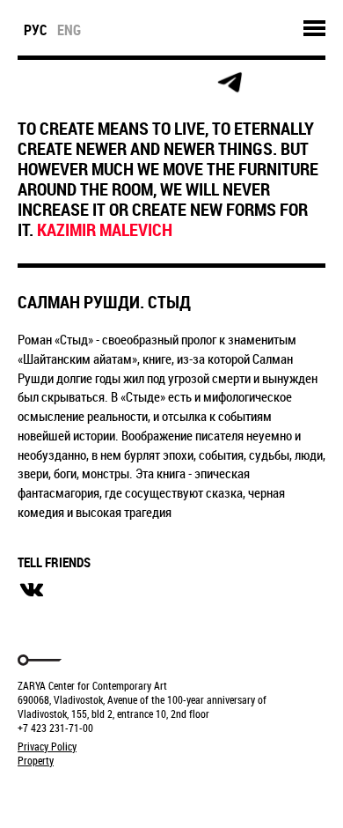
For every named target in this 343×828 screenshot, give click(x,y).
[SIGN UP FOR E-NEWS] (32, 83)
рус (35, 30)
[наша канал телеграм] (229, 83)
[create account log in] (71, 83)
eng (69, 30)
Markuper (63, 793)
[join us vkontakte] (151, 83)
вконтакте (31, 590)
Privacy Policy (47, 746)
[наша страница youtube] (190, 83)
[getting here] (111, 83)
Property (36, 760)
